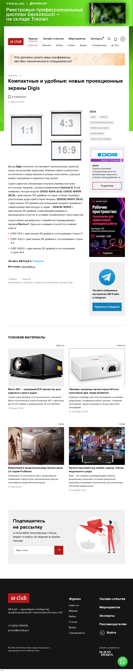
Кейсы (59, 45)
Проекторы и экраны (101, 139)
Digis (93, 117)
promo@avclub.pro (18, 630)
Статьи (71, 45)
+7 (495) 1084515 (18, 625)
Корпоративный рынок (102, 123)
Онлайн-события (53, 38)
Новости (32, 45)
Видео (83, 45)
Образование (97, 134)
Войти (111, 633)
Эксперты (97, 38)
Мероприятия (77, 38)
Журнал (33, 38)
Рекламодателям (113, 624)
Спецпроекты (99, 45)
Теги (116, 45)
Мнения (46, 45)
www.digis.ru (28, 266)
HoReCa (103, 117)
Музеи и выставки (100, 128)
